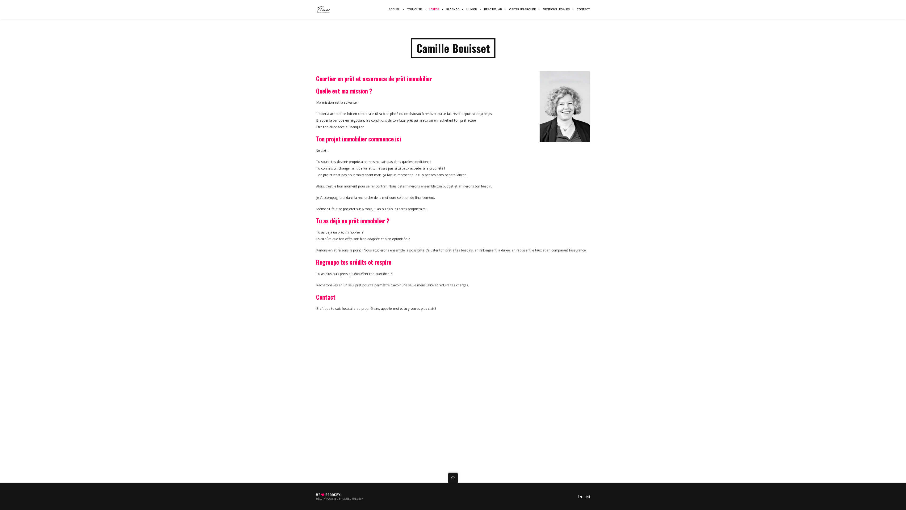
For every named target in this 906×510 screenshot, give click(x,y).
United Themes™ (352, 498)
